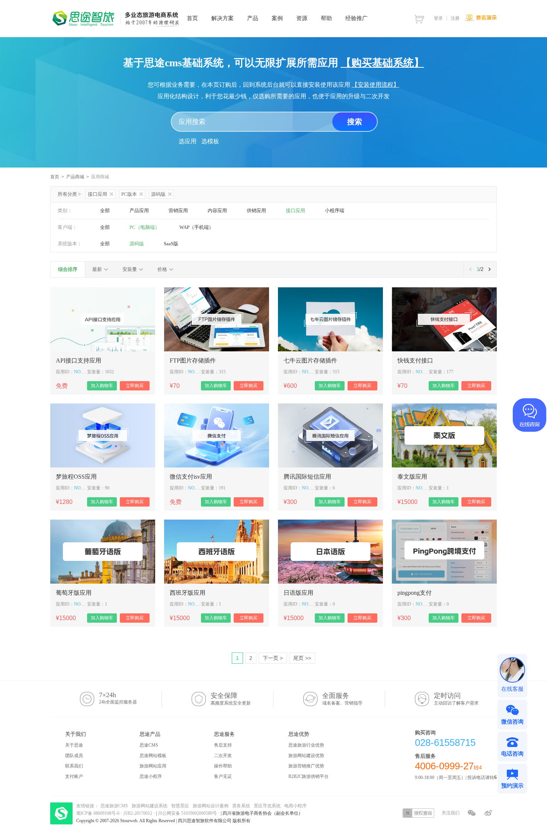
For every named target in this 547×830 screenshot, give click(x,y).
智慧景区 (180, 805)
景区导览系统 (267, 805)
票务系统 (241, 805)
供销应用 (256, 210)
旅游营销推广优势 (306, 766)
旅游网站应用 (153, 766)
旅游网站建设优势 (306, 755)
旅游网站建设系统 (149, 805)
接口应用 (97, 194)
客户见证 (223, 776)
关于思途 (74, 745)
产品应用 (139, 210)
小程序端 (334, 210)
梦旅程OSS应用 (76, 476)
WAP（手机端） (196, 227)
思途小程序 (151, 776)
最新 (97, 269)
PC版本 (129, 194)
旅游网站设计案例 (210, 805)
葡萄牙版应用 (74, 593)
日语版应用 (298, 593)
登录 (438, 18)
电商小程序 (295, 805)
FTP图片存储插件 (193, 360)
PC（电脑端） (144, 227)
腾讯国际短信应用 (307, 476)
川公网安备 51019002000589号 (187, 813)
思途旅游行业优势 (306, 745)
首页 (54, 176)
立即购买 (135, 385)
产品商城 (75, 176)
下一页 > (273, 658)
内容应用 (217, 210)
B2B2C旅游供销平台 (308, 776)
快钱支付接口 (415, 360)
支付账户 (74, 776)
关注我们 (451, 812)
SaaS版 (171, 243)
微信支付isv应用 (191, 476)
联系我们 (74, 766)
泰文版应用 (412, 476)
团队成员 (74, 755)
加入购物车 (102, 385)
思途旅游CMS (114, 805)
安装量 (129, 269)
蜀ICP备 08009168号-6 (98, 813)
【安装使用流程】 (375, 85)
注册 (455, 18)
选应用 (187, 141)
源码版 (158, 194)
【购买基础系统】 (382, 62)
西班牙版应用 (187, 593)
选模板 (210, 141)
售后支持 (223, 745)
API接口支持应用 (78, 360)
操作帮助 (223, 766)
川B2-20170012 (138, 813)
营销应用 (178, 210)
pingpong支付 (414, 593)
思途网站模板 (153, 755)
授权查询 (418, 813)
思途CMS (149, 745)
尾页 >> (302, 658)
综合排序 (67, 269)
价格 (162, 269)
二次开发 (223, 755)
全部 (105, 210)
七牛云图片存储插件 (310, 360)
